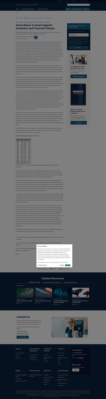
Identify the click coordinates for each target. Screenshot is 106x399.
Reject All (61, 265)
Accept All (68, 265)
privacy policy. (65, 262)
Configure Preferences (42, 265)
